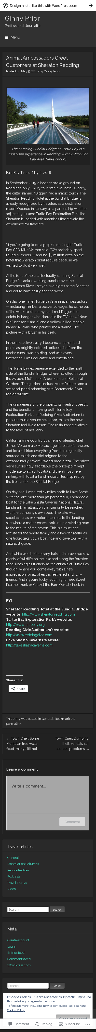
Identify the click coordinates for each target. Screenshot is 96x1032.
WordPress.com (19, 965)
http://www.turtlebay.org (25, 625)
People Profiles (18, 870)
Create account (18, 940)
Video (11, 889)
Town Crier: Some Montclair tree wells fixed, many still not (22, 743)
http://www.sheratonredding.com (48, 614)
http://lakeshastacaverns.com (29, 645)
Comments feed (19, 959)
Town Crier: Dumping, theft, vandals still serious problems (72, 743)
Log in (11, 946)
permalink (13, 723)
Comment (72, 822)
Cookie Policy (16, 1010)
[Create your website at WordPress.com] (48, 5)
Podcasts (13, 876)
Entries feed (16, 953)
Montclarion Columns (23, 864)
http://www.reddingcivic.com (29, 635)
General (47, 719)
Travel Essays (17, 883)
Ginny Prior (22, 18)
